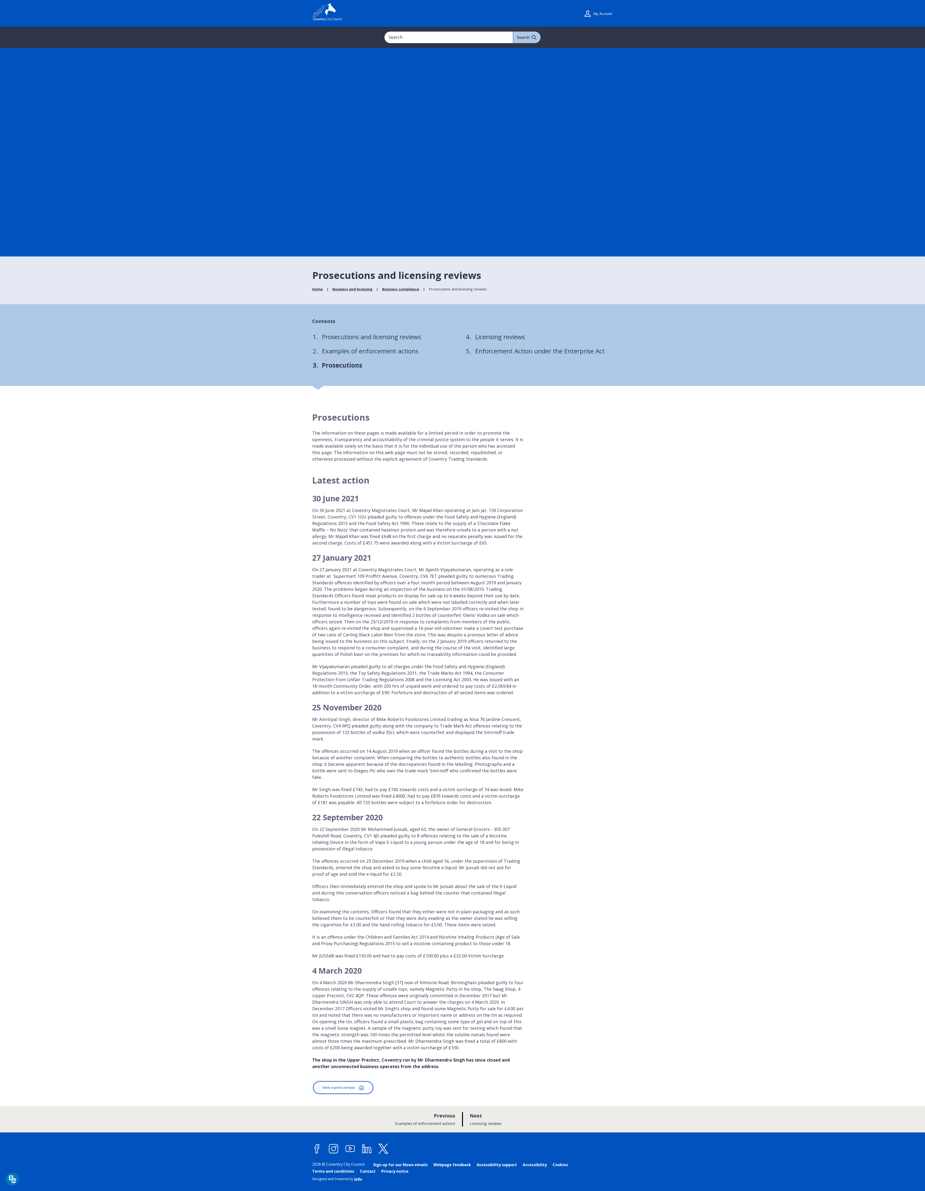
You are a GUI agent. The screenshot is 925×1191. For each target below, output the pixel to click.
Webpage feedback (452, 1164)
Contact (368, 1171)
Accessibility (535, 1164)
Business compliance (400, 289)
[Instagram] (333, 1149)
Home (317, 289)
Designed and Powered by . (337, 1179)
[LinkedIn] (367, 1149)
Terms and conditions (333, 1171)
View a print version (339, 1087)
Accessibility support (497, 1164)
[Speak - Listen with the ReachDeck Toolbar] (12, 1179)
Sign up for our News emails (400, 1164)
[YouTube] (350, 1149)
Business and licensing (352, 289)
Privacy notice (395, 1171)
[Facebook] (317, 1149)
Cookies (560, 1164)
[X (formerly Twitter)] (383, 1149)
